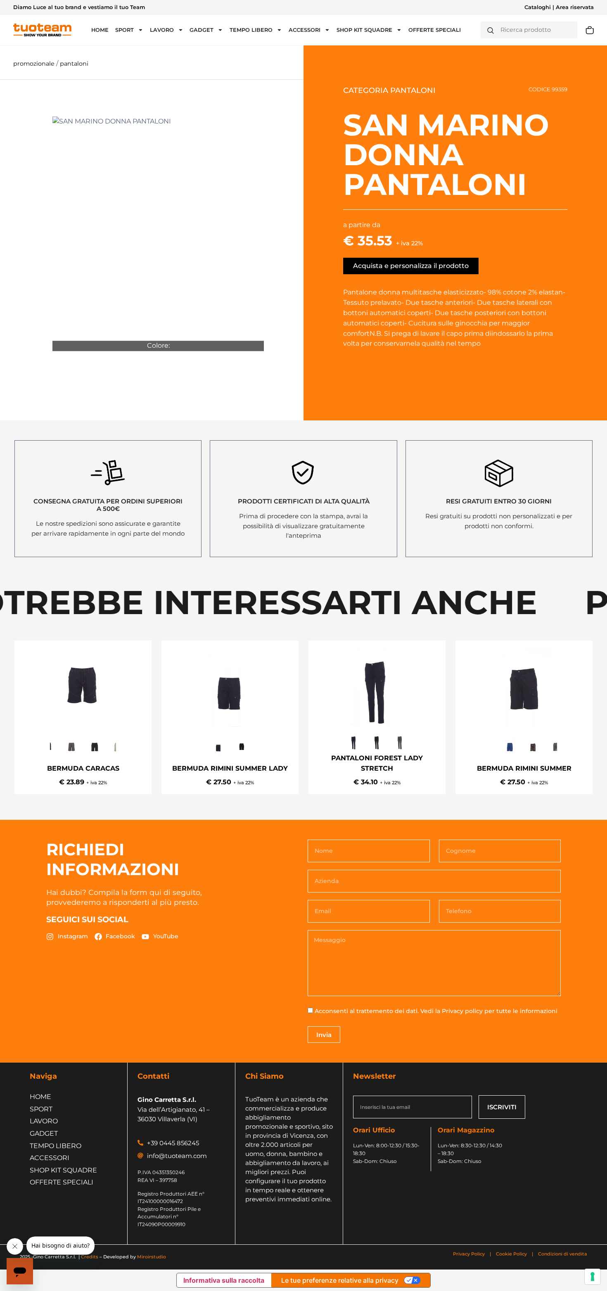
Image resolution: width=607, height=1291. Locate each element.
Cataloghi (537, 7)
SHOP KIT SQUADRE (364, 30)
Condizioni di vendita (562, 1254)
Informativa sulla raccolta (223, 1280)
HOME (100, 30)
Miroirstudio (151, 1257)
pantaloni (74, 63)
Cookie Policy (511, 1254)
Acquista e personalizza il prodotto (411, 266)
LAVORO (162, 30)
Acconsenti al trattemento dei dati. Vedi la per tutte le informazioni (436, 1011)
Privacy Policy (469, 1254)
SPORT (124, 30)
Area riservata (575, 7)
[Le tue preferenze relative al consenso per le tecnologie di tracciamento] (592, 1276)
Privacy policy (462, 1011)
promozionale (34, 63)
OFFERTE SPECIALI (434, 30)
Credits (89, 1257)
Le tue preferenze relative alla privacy (339, 1280)
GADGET (201, 30)
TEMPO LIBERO (251, 30)
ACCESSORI (304, 30)
